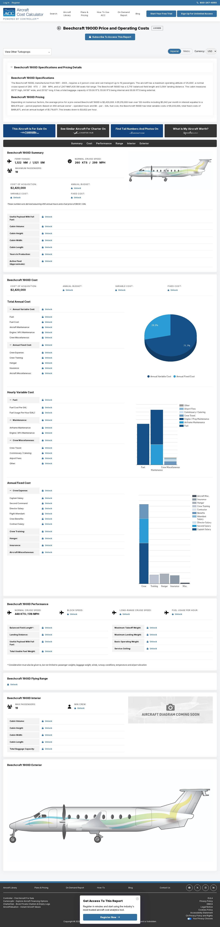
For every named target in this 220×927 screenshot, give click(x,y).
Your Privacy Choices (202, 918)
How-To (101, 887)
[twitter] (197, 888)
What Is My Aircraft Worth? (190, 128)
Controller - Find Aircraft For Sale (18, 898)
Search (53, 13)
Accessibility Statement (201, 912)
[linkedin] (213, 888)
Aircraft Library (67, 14)
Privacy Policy (206, 901)
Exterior (144, 143)
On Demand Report (124, 14)
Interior (131, 143)
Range (119, 143)
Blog (138, 13)
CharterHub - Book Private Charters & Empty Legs (26, 904)
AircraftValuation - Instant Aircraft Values (22, 907)
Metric (186, 51)
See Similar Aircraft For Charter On (83, 128)
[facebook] (189, 888)
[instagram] (205, 888)
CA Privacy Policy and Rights (199, 915)
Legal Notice (207, 907)
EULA (210, 898)
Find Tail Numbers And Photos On (137, 128)
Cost (89, 143)
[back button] (59, 28)
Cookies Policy (205, 910)
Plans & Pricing (84, 14)
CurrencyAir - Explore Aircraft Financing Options (25, 901)
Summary (76, 143)
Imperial (174, 51)
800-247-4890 (207, 2)
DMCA (210, 904)
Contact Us (165, 887)
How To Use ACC (103, 14)
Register (16, 2)
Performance (104, 143)
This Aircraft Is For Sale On (29, 128)
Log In (6, 2)
